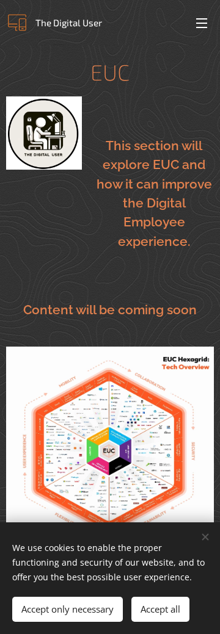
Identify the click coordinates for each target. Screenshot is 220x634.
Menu (201, 22)
